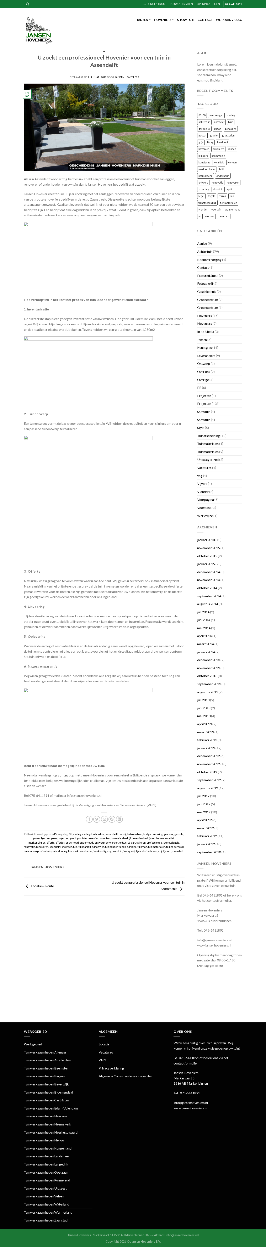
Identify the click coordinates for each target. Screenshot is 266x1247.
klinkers (203, 155)
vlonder (203, 209)
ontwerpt (124, 842)
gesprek (168, 834)
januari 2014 (206, 652)
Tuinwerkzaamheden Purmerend (47, 1180)
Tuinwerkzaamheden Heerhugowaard (51, 1132)
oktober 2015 (207, 556)
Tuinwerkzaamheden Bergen (44, 1076)
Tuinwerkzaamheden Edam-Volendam (51, 1108)
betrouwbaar (134, 834)
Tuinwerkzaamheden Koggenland (47, 1148)
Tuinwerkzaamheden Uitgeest (45, 1188)
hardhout (222, 142)
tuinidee (132, 846)
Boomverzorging (209, 260)
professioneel (155, 842)
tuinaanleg (85, 846)
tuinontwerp (32, 851)
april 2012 (204, 820)
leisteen (232, 162)
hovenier (93, 838)
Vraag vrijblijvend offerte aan (140, 851)
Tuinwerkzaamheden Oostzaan (46, 1172)
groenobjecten (41, 838)
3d (70, 834)
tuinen (122, 846)
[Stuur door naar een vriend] (104, 819)
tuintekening (60, 851)
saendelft (54, 846)
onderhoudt (87, 842)
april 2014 (204, 636)
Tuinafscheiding (208, 436)
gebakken (230, 128)
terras (222, 196)
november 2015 (208, 548)
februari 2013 (207, 740)
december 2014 (208, 572)
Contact (205, 20)
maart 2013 (205, 732)
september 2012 (209, 780)
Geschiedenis (206, 291)
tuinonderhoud (175, 846)
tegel (201, 196)
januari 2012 (206, 844)
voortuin (117, 851)
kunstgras (204, 162)
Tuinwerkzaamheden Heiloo (44, 1140)
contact (64, 775)
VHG (102, 1060)
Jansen (142, 20)
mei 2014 (204, 628)
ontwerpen (112, 842)
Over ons (203, 371)
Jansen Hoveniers (127, 77)
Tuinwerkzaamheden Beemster (46, 1068)
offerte (50, 842)
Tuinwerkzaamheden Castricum (46, 1100)
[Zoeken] (27, 4)
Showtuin (186, 20)
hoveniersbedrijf (121, 838)
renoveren (42, 846)
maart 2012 (205, 828)
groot (73, 838)
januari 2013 (206, 748)
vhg (109, 851)
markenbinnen (37, 842)
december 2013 (208, 660)
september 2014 (209, 596)
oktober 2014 (207, 588)
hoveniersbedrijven (143, 838)
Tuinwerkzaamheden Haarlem (45, 1116)
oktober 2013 (207, 676)
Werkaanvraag (229, 20)
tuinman (142, 846)
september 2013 (209, 684)
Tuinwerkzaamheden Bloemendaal (48, 1092)
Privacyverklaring (111, 1068)
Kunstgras (204, 347)
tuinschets (46, 851)
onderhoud (72, 842)
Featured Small (207, 275)
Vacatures (204, 468)
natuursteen (205, 176)
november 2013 (208, 668)
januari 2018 (206, 540)
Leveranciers (206, 356)
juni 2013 (203, 708)
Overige (203, 380)
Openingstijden (208, 4)
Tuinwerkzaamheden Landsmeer (47, 1156)
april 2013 (204, 724)
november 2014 (208, 580)
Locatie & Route (42, 886)
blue (230, 122)
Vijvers (202, 483)
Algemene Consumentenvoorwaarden (125, 1076)
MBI (221, 169)
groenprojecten (60, 838)
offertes (60, 842)
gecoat (202, 135)
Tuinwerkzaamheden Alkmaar (45, 1052)
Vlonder (203, 492)
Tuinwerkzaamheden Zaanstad (46, 1220)
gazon (217, 128)
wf (199, 216)
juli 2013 (203, 700)
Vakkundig (100, 851)
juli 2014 (203, 612)
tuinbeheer (111, 846)
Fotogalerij (205, 283)
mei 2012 (204, 812)
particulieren (138, 842)
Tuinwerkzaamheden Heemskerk (47, 1124)
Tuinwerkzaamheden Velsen (44, 1196)
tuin (75, 846)
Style (200, 427)
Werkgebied (33, 1044)
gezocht (178, 834)
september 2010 (209, 852)
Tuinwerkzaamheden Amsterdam (47, 1060)
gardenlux (204, 128)
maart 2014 (205, 644)
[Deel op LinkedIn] (119, 819)
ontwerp (100, 842)
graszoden (228, 135)
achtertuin (99, 834)
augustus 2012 (207, 788)
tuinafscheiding (207, 202)
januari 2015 (206, 564)
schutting (203, 189)
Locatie (104, 1044)
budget (147, 834)
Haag (210, 142)
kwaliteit (170, 838)
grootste (82, 838)
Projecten (204, 396)
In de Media (205, 331)
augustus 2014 (207, 604)
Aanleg (202, 243)
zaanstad (177, 851)
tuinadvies (98, 846)
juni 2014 (203, 620)
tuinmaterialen (156, 846)
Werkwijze (205, 516)
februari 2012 (207, 836)
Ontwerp (203, 363)
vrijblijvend (164, 851)
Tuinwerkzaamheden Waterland (46, 1204)
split (229, 189)
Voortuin (203, 508)
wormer (209, 216)
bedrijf (122, 834)
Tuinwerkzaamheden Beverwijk (46, 1084)
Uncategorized (208, 459)
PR (104, 51)
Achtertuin (204, 251)
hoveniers (105, 838)
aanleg (77, 834)
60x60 (202, 115)
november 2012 (208, 764)
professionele (171, 842)
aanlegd (87, 834)
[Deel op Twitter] (96, 819)
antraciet (219, 122)
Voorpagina (205, 499)
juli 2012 (203, 796)
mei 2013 (204, 716)
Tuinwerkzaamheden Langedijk (46, 1164)
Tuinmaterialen (181, 4)
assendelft (112, 834)
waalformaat (232, 209)
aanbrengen (216, 115)
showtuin (67, 846)
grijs (200, 142)
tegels (211, 196)
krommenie (218, 155)
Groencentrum (154, 4)
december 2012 (208, 756)
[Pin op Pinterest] (111, 819)
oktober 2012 (207, 772)
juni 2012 (203, 804)
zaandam (223, 216)
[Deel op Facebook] (89, 819)
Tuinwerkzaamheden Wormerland (48, 1212)
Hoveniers (162, 20)
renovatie (29, 846)
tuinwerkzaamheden (80, 851)
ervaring (158, 834)
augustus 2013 (207, 692)
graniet (214, 135)
